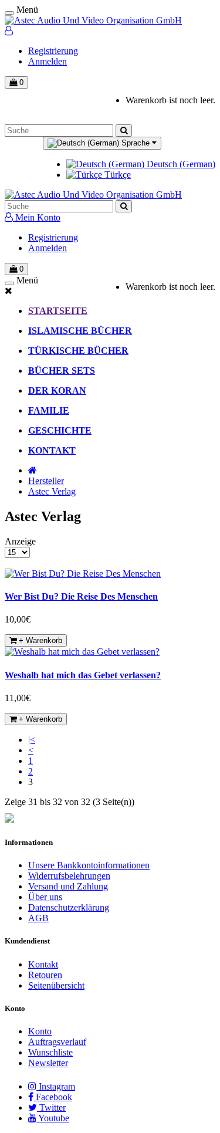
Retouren (45, 975)
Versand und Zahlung (68, 886)
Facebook (52, 1097)
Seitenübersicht (56, 985)
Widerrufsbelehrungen (69, 876)
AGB (38, 918)
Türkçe (116, 175)
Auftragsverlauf (57, 1042)
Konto (40, 1031)
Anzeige (20, 541)
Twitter (51, 1107)
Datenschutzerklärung (68, 907)
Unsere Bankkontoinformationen (89, 865)
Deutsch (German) (179, 164)
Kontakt (43, 964)
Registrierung (53, 51)
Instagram (55, 1086)
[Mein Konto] (9, 31)
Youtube (52, 1118)
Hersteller (46, 481)
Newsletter (48, 1063)
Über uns (45, 897)
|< (31, 740)
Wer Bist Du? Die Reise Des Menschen (81, 596)
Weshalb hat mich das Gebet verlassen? (83, 675)
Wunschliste (50, 1052)
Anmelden (47, 61)
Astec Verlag (52, 491)
